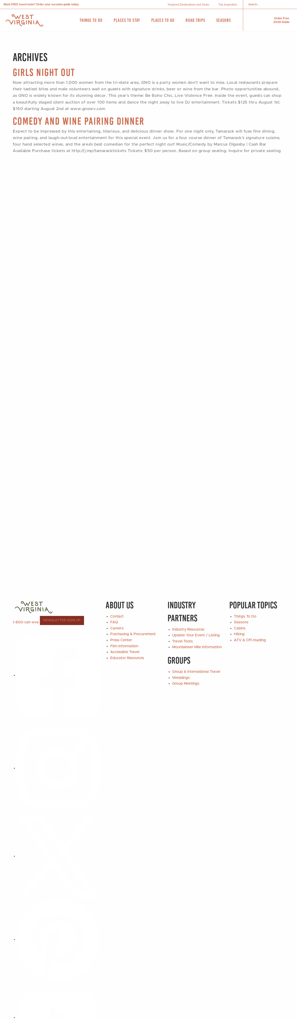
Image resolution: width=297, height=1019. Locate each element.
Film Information (124, 646)
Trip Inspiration (227, 4)
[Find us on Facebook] (58, 675)
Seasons (241, 622)
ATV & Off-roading (250, 640)
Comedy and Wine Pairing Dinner (78, 121)
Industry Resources (188, 629)
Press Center (121, 640)
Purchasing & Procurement (133, 634)
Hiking (239, 634)
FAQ (114, 622)
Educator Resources (127, 658)
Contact (117, 616)
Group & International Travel (196, 672)
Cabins (239, 628)
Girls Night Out (44, 72)
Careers (117, 628)
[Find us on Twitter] (58, 856)
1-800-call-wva (26, 622)
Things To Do (245, 616)
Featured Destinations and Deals (188, 4)
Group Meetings (185, 683)
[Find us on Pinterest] (58, 939)
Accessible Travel (124, 652)
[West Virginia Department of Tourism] (24, 20)
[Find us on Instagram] (58, 768)
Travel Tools (182, 641)
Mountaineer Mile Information (197, 647)
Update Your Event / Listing (196, 635)
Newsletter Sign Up (62, 620)
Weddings (181, 678)
